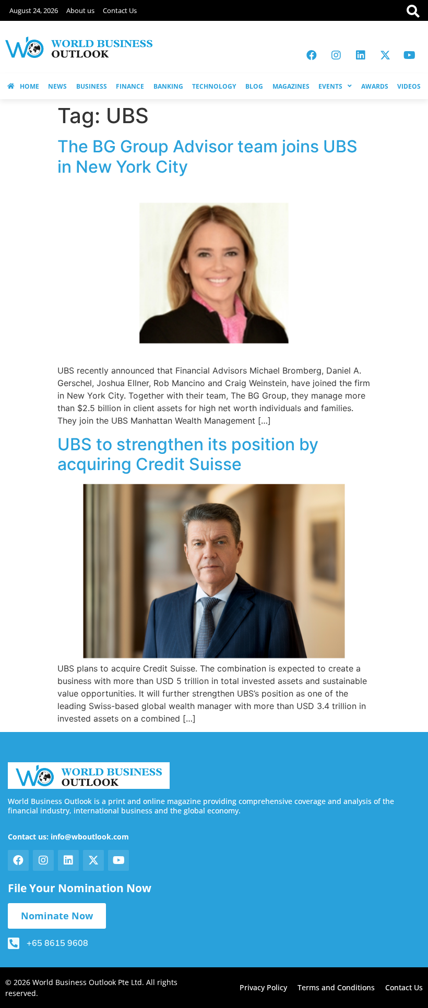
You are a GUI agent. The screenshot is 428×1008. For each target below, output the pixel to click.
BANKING (168, 86)
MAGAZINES (291, 86)
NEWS (57, 86)
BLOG (254, 86)
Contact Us (120, 10)
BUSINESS (91, 86)
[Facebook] (311, 55)
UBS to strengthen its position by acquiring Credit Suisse (187, 454)
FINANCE (130, 86)
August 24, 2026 (33, 10)
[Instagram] (336, 55)
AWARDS (374, 86)
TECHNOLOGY (214, 86)
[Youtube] (409, 55)
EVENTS (330, 86)
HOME (29, 86)
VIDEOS (409, 86)
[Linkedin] (360, 55)
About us (80, 10)
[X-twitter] (385, 55)
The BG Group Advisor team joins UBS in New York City (207, 156)
